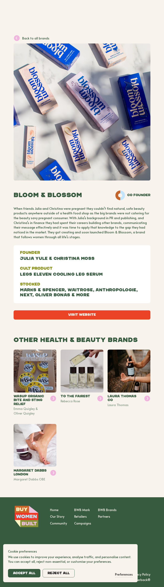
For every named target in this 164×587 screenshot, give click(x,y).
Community (58, 523)
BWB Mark (82, 509)
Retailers (80, 516)
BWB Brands (107, 509)
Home (54, 509)
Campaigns (82, 523)
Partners (104, 516)
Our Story (57, 516)
